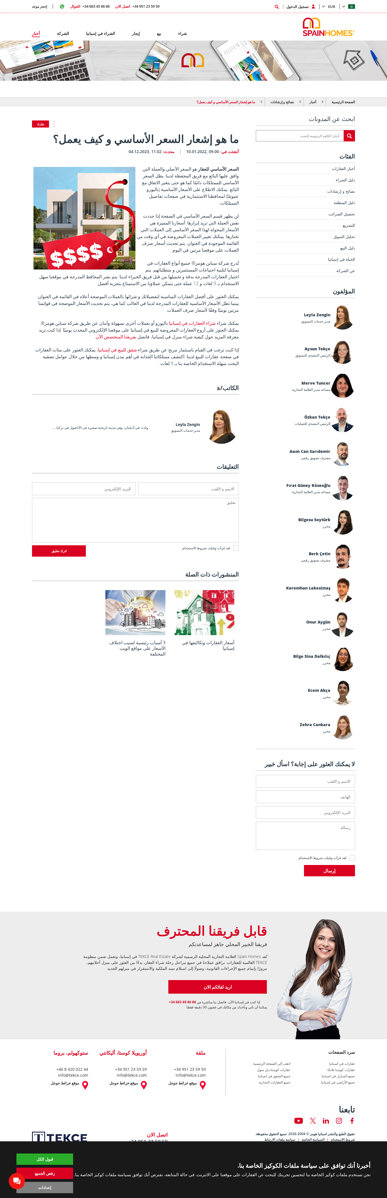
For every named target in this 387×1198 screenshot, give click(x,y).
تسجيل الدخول (297, 6)
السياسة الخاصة (313, 1139)
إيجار (136, 33)
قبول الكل (45, 1159)
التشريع (349, 225)
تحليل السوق (344, 236)
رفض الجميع (45, 1173)
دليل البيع (347, 248)
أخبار (312, 101)
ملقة (201, 1052)
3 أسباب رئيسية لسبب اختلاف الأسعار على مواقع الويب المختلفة (137, 648)
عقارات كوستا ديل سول (273, 1070)
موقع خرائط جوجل (182, 1083)
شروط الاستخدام (311, 857)
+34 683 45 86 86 (90, 6)
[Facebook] (352, 1121)
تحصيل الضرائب (341, 214)
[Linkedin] (326, 1121)
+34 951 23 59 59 (137, 6)
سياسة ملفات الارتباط (279, 1139)
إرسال (329, 870)
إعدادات (44, 1187)
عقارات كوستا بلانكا (341, 1070)
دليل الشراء (345, 180)
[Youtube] (298, 1121)
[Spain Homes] (330, 27)
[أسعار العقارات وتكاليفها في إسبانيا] (204, 633)
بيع (159, 33)
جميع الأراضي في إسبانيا (338, 1082)
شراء (182, 33)
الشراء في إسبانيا (100, 33)
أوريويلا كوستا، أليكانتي (123, 1052)
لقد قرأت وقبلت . (322, 857)
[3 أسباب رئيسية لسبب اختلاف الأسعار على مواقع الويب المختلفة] (135, 633)
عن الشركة (345, 270)
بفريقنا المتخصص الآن (116, 337)
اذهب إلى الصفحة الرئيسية (271, 1063)
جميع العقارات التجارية (274, 1082)
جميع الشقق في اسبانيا (274, 1076)
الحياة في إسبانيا (341, 259)
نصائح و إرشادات (282, 101)
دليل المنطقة (344, 202)
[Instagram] (339, 1121)
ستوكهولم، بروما (71, 1052)
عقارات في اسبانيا (342, 1063)
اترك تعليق (59, 551)
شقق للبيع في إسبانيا (117, 350)
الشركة (63, 33)
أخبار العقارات (343, 168)
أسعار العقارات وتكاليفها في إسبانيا (208, 645)
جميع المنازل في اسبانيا (338, 1076)
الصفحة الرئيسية (343, 101)
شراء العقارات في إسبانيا (192, 323)
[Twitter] (313, 1121)
